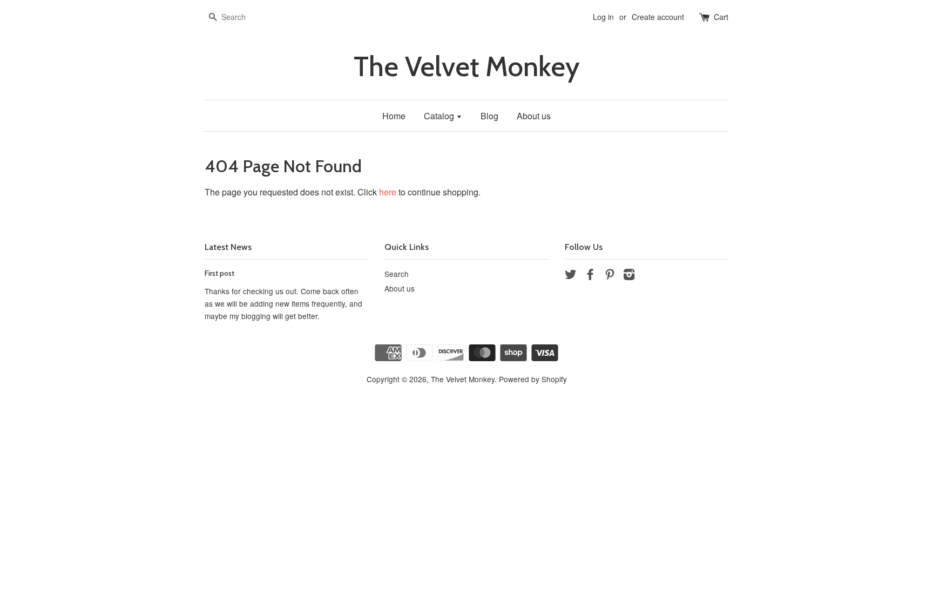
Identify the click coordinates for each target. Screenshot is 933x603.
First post (219, 273)
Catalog (440, 116)
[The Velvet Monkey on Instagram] (629, 275)
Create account (658, 16)
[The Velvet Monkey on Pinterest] (610, 275)
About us (534, 116)
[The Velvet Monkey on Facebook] (590, 275)
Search (396, 273)
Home (393, 116)
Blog (489, 116)
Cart (721, 16)
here (387, 192)
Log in (603, 16)
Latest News (228, 247)
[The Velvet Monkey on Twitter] (571, 275)
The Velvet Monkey (467, 66)
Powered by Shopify (533, 379)
